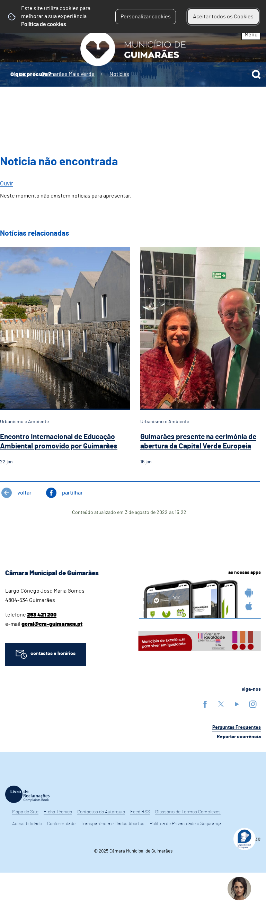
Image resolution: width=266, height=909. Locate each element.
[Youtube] (237, 704)
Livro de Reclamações (27, 794)
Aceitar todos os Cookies (223, 16)
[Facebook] (205, 704)
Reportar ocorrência (239, 736)
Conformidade (61, 823)
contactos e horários (53, 653)
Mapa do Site (25, 812)
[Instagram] (253, 704)
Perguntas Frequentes (236, 727)
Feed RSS (140, 812)
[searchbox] (133, 74)
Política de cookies (43, 24)
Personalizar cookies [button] (146, 16)
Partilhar (72, 493)
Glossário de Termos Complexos (188, 812)
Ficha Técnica (58, 812)
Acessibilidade (27, 823)
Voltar (24, 493)
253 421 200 (41, 615)
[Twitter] (221, 704)
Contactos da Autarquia (101, 812)
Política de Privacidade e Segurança (186, 823)
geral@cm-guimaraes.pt (51, 624)
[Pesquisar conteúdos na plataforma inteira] (256, 74)
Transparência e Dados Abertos (112, 823)
